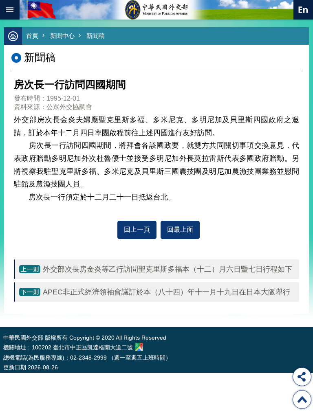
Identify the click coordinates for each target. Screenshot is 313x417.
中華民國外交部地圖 (139, 347)
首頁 (32, 35)
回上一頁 (137, 229)
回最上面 (180, 229)
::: (5, 311)
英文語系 (303, 10)
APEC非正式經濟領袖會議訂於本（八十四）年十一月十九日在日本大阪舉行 (166, 292)
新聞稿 (95, 35)
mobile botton (10, 10)
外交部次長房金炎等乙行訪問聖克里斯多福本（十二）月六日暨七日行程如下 (167, 269)
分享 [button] (302, 376)
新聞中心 (62, 35)
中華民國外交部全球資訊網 (156, 10)
